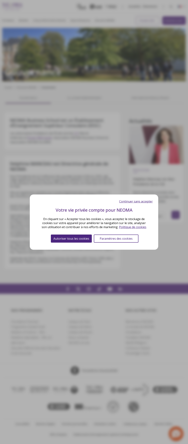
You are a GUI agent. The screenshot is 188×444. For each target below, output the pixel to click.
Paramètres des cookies (116, 239)
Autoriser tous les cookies (71, 239)
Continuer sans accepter (136, 201)
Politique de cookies (132, 227)
